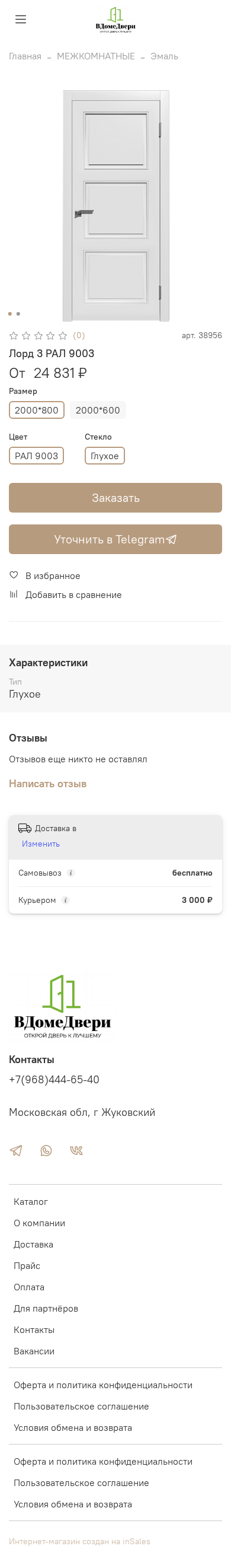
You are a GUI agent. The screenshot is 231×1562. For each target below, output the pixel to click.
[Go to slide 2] (18, 314)
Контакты (34, 1329)
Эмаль (164, 56)
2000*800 (37, 410)
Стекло (98, 437)
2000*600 (98, 410)
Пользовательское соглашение (81, 1406)
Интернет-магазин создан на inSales (79, 1541)
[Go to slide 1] (10, 314)
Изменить (41, 843)
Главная (25, 56)
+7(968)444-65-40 (54, 1079)
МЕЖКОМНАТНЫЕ (96, 56)
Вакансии (34, 1351)
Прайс (27, 1265)
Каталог (31, 1201)
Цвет (18, 437)
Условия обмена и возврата (73, 1427)
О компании (39, 1223)
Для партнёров (46, 1308)
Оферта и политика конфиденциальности (103, 1385)
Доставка (33, 1244)
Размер (23, 391)
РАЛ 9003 (36, 456)
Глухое (105, 456)
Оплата (29, 1287)
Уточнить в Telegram (109, 539)
